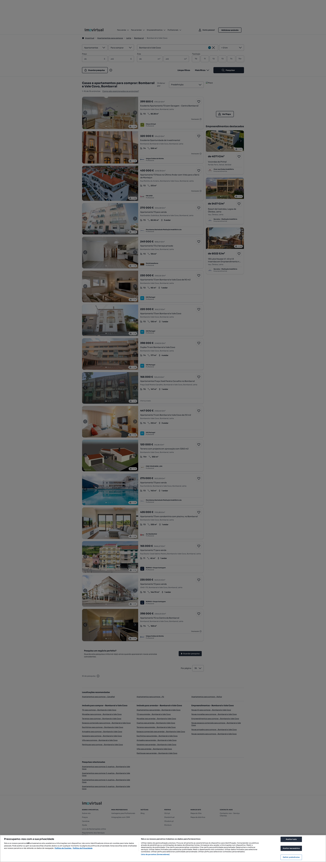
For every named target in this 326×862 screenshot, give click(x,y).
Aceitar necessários (291, 848)
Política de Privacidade (82, 848)
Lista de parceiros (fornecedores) (155, 854)
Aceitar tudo (291, 839)
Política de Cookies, (63, 848)
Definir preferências (291, 857)
